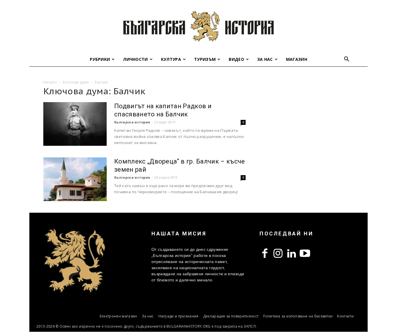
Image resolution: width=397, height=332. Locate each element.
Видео (236, 59)
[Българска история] (198, 26)
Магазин (296, 59)
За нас (265, 59)
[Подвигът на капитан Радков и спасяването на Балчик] (75, 124)
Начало (50, 82)
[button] (347, 60)
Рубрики (100, 59)
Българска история (132, 122)
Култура (171, 59)
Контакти (345, 316)
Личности (135, 59)
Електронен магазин (118, 316)
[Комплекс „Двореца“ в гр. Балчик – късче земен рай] (75, 179)
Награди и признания (178, 316)
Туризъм (205, 59)
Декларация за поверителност (231, 316)
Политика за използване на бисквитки (297, 316)
